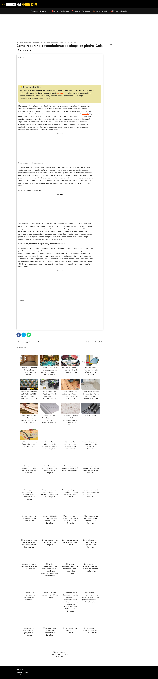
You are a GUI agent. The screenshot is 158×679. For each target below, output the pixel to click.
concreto (85, 114)
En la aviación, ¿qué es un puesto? (28, 342)
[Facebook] (18, 335)
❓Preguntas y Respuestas (81, 11)
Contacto (19, 675)
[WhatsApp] (29, 335)
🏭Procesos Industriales (119, 11)
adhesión (60, 93)
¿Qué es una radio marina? (94, 342)
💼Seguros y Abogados (100, 11)
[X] (23, 335)
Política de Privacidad (22, 672)
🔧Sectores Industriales (38, 11)
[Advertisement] (79, 27)
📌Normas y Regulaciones (60, 11)
